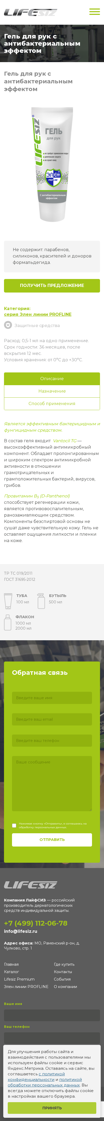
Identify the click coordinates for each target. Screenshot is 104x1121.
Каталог (11, 971)
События (62, 979)
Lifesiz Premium (19, 979)
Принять (52, 1108)
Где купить (64, 964)
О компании (65, 986)
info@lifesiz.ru (20, 931)
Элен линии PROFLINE (26, 986)
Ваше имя (13, 1004)
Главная (11, 964)
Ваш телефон (17, 1027)
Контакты (63, 971)
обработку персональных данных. (43, 827)
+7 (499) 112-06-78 (35, 923)
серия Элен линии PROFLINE (37, 314)
